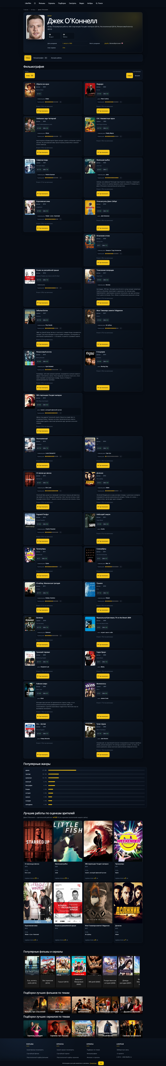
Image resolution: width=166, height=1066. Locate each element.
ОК (101, 1063)
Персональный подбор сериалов (68, 1057)
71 (97, 438)
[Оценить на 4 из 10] (49, 102)
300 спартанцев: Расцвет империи (49, 395)
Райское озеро (41, 684)
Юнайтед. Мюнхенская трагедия (48, 583)
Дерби (107, 43)
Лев (64, 48)
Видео (81, 3)
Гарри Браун (101, 652)
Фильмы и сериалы (93, 1057)
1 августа (66, 43)
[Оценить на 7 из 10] (53, 102)
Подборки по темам (93, 1050)
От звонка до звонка (43, 473)
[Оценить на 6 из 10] (52, 102)
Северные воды (42, 160)
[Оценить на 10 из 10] (57, 102)
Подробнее (93, 1063)
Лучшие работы (56, 58)
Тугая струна (101, 724)
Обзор (28, 58)
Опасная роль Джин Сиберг (107, 201)
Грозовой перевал (43, 652)
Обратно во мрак (42, 84)
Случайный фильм (33, 1053)
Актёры (90, 3)
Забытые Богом (42, 310)
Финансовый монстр (44, 352)
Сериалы (51, 3)
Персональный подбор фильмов (37, 1057)
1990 (70, 43)
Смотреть (72, 3)
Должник (100, 473)
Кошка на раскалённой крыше (47, 270)
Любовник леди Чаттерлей (46, 118)
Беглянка (39, 618)
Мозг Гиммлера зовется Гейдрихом (110, 310)
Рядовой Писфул (42, 514)
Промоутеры (41, 549)
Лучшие (137, 75)
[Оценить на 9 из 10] (56, 102)
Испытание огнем (103, 236)
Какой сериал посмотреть (65, 1050)
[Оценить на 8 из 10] (55, 102)
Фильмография (39, 58)
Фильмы (42, 3)
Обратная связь (123, 1050)
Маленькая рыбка (103, 160)
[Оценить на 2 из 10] (47, 102)
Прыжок (100, 583)
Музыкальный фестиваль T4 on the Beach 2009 (114, 618)
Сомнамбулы (101, 549)
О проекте (120, 1053)
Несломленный (42, 438)
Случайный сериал (63, 1053)
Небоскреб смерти (103, 514)
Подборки (62, 3)
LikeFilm (28, 3)
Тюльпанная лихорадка (105, 270)
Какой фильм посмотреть (35, 1050)
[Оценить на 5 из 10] (51, 102)
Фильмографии (92, 1053)
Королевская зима (43, 201)
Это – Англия (41, 724)
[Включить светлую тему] (35, 3)
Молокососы (101, 684)
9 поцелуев (101, 352)
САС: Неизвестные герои (106, 118)
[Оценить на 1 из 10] (45, 102)
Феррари (100, 84)
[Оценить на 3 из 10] (48, 102)
